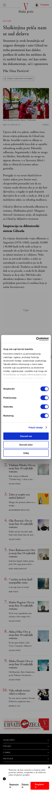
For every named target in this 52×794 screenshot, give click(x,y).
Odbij (26, 453)
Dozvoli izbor (26, 444)
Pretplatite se (39, 785)
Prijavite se (25, 785)
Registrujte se (14, 785)
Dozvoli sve (26, 436)
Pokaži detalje (36, 427)
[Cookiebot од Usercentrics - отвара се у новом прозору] (37, 339)
